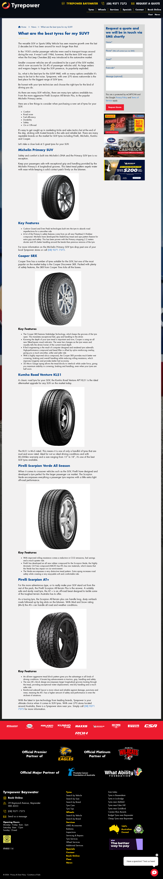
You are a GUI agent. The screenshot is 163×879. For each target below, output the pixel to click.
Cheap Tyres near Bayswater (120, 818)
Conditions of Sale (33, 875)
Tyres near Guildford (117, 808)
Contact (139, 9)
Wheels (102, 9)
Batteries (69, 829)
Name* (109, 42)
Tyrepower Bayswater (82, 3)
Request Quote (114, 107)
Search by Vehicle (74, 795)
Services (114, 9)
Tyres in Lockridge (116, 798)
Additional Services (74, 845)
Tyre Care (70, 805)
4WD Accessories (74, 825)
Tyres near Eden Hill (116, 805)
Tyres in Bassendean (116, 795)
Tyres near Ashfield (116, 802)
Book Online (154, 9)
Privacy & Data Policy (18, 875)
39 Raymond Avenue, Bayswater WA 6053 (24, 805)
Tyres (91, 9)
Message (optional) (114, 76)
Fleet (150, 14)
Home (23, 27)
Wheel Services (73, 842)
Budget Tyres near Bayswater (120, 815)
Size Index (112, 792)
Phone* (120, 50)
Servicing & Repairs (74, 835)
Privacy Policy (121, 97)
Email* (109, 59)
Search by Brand (73, 802)
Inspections (71, 832)
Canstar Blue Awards (117, 812)
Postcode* (110, 68)
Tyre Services (72, 839)
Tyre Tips (70, 808)
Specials (127, 9)
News (157, 14)
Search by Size (72, 798)
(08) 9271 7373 (117, 3)
